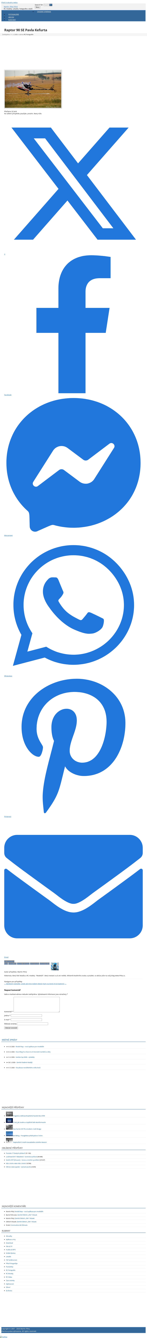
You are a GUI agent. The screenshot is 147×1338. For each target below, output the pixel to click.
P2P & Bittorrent (11, 1260)
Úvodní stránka (44, 12)
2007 (6, 963)
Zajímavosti (10, 1284)
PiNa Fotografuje (11, 1263)
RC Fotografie (28, 34)
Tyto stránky (10, 1280)
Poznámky (9, 1267)
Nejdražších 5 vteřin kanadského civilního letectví (30, 1142)
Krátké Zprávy (11, 1253)
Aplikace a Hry (11, 1239)
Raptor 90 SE (44, 963)
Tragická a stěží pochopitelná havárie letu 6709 (29, 1116)
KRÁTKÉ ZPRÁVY (9, 1039)
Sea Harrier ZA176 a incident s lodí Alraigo (27, 1129)
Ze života (9, 1291)
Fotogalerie (13, 14)
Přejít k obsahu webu (9, 2)
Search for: (39, 5)
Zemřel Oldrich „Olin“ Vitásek (27, 1215)
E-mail (7, 1020)
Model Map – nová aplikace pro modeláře (30, 1047)
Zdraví (8, 1287)
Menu (37, 7)
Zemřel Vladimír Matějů (24, 1062)
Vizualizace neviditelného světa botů (28, 1068)
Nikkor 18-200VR (23, 963)
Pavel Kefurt (34, 963)
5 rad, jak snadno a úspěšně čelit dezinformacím (29, 1122)
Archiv (11, 17)
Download (9, 1243)
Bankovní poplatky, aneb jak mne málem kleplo (23, 984)
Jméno (7, 1015)
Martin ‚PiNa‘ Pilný (11, 6)
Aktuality (9, 1236)
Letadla (8, 1257)
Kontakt (12, 20)
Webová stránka (10, 1024)
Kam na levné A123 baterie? (54, 984)
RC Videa (9, 1277)
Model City (12, 963)
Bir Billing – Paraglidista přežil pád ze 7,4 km (27, 1136)
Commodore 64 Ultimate (19, 1225)
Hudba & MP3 (11, 1250)
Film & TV (9, 1246)
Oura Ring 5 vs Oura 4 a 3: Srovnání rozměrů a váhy (33, 1052)
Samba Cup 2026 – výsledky (25, 1057)
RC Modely (9, 1274)
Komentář (8, 1012)
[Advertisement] (73, 53)
